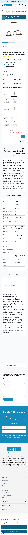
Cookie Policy (4, 523)
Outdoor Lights (5, 493)
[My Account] (22, 5)
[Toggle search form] (20, 5)
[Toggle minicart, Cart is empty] (25, 5)
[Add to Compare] (23, 141)
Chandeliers (5, 480)
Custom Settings (14, 531)
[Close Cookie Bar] (26, 517)
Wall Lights (4, 485)
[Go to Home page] (8, 5)
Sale (3, 497)
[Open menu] (2, 5)
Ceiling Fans (5, 490)
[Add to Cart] (23, 136)
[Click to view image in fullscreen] (14, 28)
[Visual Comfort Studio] (14, 286)
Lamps (3, 488)
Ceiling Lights (5, 483)
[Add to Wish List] (20, 141)
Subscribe (14, 431)
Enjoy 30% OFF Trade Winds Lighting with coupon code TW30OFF (12, 17)
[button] (14, 477)
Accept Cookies (14, 527)
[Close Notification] (24, 17)
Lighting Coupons (6, 495)
